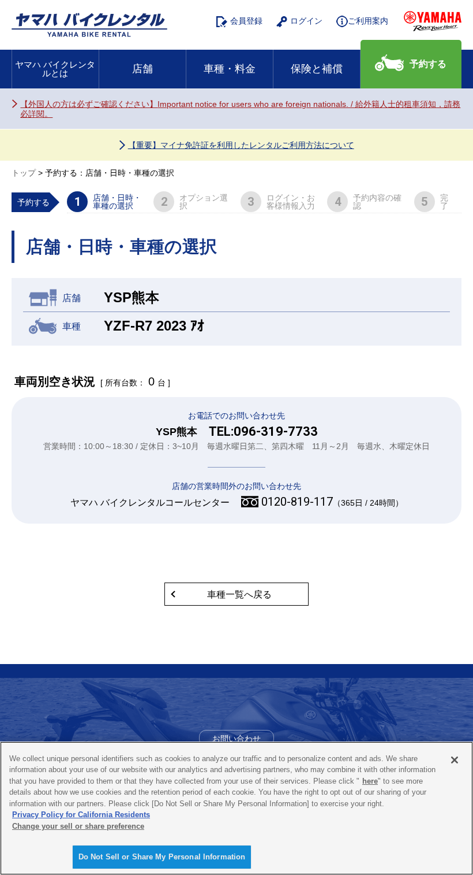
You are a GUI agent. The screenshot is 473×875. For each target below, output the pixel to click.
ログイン (306, 20)
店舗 (142, 69)
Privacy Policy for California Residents (81, 814)
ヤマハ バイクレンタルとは (55, 69)
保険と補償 (317, 69)
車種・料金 (230, 69)
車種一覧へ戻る (239, 594)
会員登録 (246, 20)
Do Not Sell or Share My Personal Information (162, 856)
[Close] (454, 760)
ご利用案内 (368, 20)
